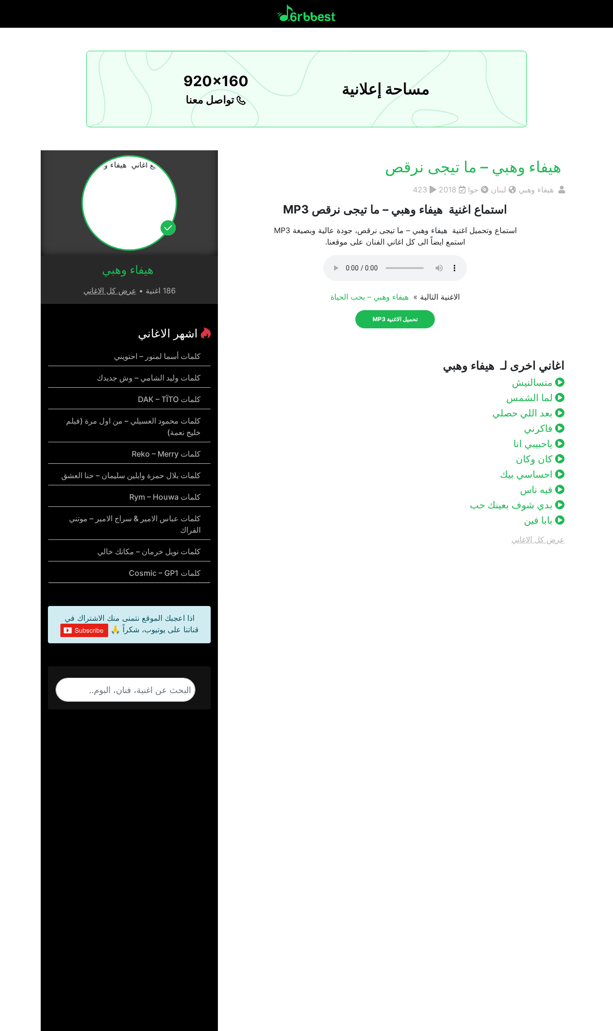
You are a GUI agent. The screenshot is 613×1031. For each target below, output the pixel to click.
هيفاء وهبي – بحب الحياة (370, 297)
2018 (447, 189)
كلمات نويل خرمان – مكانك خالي (149, 551)
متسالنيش (533, 382)
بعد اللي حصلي (523, 413)
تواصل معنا (211, 99)
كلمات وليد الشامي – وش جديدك (149, 377)
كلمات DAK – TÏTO (169, 399)
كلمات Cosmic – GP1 (165, 573)
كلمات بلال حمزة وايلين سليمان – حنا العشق (131, 475)
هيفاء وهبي (537, 189)
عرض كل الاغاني (538, 539)
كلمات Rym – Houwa (165, 497)
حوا (473, 189)
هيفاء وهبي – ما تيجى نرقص (475, 166)
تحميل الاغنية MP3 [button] (395, 319)
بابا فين (539, 520)
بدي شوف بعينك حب (512, 505)
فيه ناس (537, 489)
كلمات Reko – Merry (166, 454)
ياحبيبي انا (534, 443)
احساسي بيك (527, 474)
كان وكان (535, 459)
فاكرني (539, 428)
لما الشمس (530, 397)
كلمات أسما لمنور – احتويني (157, 356)
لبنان (498, 189)
